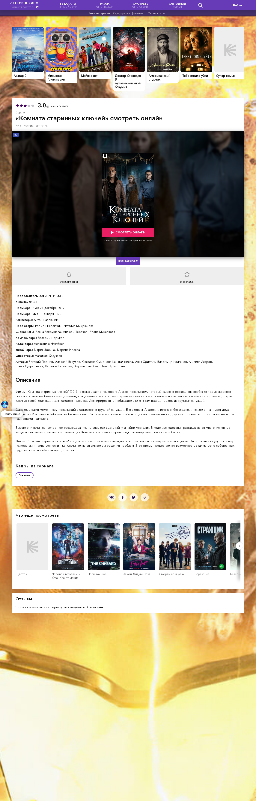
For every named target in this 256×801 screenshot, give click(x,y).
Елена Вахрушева (48, 332)
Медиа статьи (156, 13)
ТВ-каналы (67, 5)
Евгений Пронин (41, 362)
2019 (19, 126)
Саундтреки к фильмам (128, 13)
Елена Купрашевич (30, 366)
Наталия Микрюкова (79, 326)
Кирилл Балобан (86, 366)
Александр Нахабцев (49, 344)
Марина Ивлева (68, 350)
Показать (24, 475)
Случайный (177, 5)
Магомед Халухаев (48, 356)
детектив (42, 126)
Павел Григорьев (113, 366)
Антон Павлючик (46, 320)
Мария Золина (45, 350)
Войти (237, 5)
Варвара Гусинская (59, 366)
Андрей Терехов (75, 332)
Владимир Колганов (172, 362)
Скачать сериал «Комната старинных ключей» (128, 240)
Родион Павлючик (48, 326)
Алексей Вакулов (68, 362)
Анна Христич (145, 362)
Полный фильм (128, 261)
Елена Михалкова (102, 332)
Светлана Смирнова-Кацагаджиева (108, 362)
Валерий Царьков (51, 338)
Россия (29, 126)
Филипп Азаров (201, 362)
